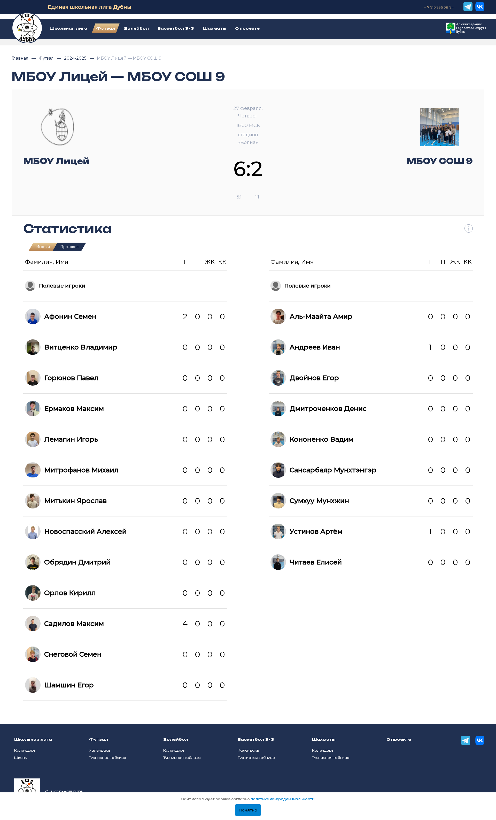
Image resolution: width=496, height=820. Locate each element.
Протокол (69, 246)
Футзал (47, 58)
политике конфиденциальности (282, 799)
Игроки (43, 246)
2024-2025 (76, 58)
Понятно (248, 810)
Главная (20, 58)
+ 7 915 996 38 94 (439, 7)
